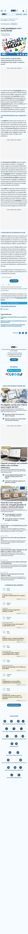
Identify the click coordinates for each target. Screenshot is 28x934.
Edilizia (3, 679)
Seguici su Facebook (15, 370)
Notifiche (26, 54)
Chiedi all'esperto (14, 705)
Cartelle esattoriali (6, 651)
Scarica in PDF (23, 54)
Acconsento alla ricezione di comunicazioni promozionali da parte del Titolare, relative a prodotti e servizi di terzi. (14, 288)
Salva (20, 54)
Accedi (25, 14)
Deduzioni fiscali (6, 694)
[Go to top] (25, 929)
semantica (7, 174)
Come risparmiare (6, 548)
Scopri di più (19, 14)
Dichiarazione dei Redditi (7, 622)
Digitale (6, 389)
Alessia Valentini (5, 33)
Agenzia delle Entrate (7, 594)
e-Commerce (14, 24)
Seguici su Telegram (14, 303)
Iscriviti (14, 359)
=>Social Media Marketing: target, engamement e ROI (14, 116)
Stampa (18, 54)
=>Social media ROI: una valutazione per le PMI (13, 232)
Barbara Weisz (23, 599)
